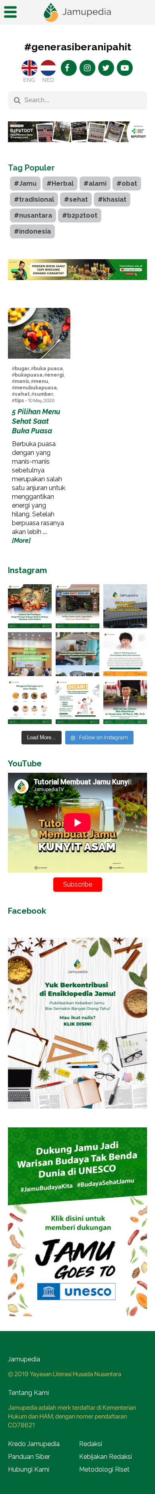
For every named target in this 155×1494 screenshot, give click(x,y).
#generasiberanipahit (77, 47)
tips (19, 400)
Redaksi (90, 1444)
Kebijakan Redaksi (105, 1456)
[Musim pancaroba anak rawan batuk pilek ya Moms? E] (125, 654)
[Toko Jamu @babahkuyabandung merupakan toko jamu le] (125, 606)
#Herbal (60, 183)
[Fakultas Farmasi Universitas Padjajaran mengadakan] (30, 654)
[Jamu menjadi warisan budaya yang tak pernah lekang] (30, 702)
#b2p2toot (79, 215)
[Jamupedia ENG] (29, 68)
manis (22, 381)
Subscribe (77, 884)
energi (55, 375)
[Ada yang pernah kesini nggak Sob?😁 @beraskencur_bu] (77, 654)
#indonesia (32, 231)
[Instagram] (87, 68)
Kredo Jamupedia (34, 1444)
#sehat (76, 199)
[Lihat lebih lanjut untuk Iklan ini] (77, 269)
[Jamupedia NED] (48, 68)
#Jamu (25, 183)
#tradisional (34, 199)
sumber (43, 394)
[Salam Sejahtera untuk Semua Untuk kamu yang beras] (77, 702)
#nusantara (33, 215)
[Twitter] (106, 68)
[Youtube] (125, 68)
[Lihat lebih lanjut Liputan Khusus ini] (77, 148)
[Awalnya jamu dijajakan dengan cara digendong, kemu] (77, 606)
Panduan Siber (29, 1456)
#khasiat (112, 199)
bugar (22, 368)
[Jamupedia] (77, 12)
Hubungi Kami (28, 1469)
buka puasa (48, 368)
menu (41, 381)
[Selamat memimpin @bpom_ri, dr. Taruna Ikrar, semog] (125, 702)
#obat (126, 183)
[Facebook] (69, 68)
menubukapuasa (36, 388)
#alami (95, 183)
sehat (22, 394)
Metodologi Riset (104, 1469)
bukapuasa (29, 375)
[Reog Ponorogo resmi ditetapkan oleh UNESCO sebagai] (30, 606)
